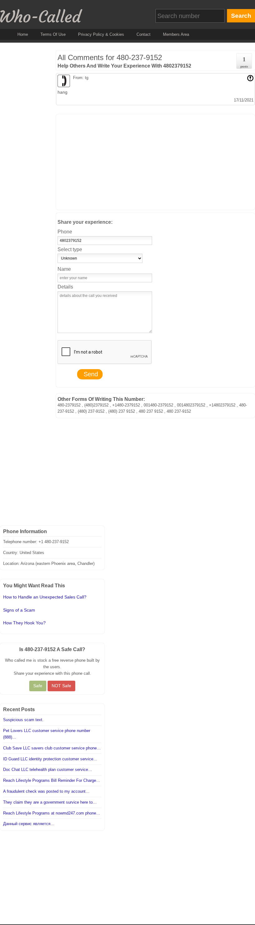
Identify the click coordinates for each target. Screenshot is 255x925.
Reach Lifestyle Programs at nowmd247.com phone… (51, 813)
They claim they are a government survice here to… (50, 802)
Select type (70, 249)
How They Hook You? (24, 622)
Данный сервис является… (28, 823)
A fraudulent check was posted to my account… (46, 791)
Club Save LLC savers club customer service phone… (52, 748)
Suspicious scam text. (23, 719)
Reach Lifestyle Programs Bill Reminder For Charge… (51, 780)
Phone (65, 231)
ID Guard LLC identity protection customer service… (50, 759)
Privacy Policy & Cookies (101, 34)
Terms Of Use (53, 34)
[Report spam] (250, 77)
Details (65, 286)
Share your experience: (85, 222)
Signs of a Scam (19, 610)
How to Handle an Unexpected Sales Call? (44, 596)
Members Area (176, 34)
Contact (144, 34)
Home (22, 34)
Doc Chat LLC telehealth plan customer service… (47, 769)
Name (64, 269)
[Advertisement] (155, 160)
